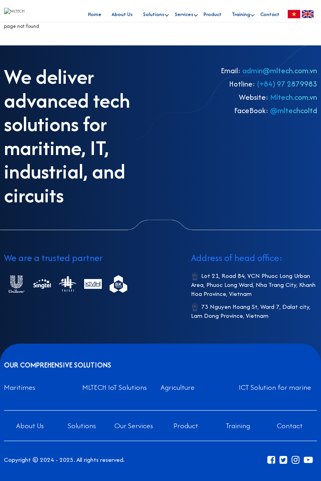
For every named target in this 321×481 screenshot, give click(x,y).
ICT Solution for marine (275, 387)
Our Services (133, 425)
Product (213, 14)
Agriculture (177, 387)
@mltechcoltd (293, 110)
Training (241, 14)
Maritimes (19, 387)
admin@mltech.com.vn (279, 70)
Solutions (82, 425)
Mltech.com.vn (293, 97)
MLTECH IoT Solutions (114, 387)
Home (94, 14)
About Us (122, 14)
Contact (270, 14)
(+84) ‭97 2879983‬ (287, 83)
